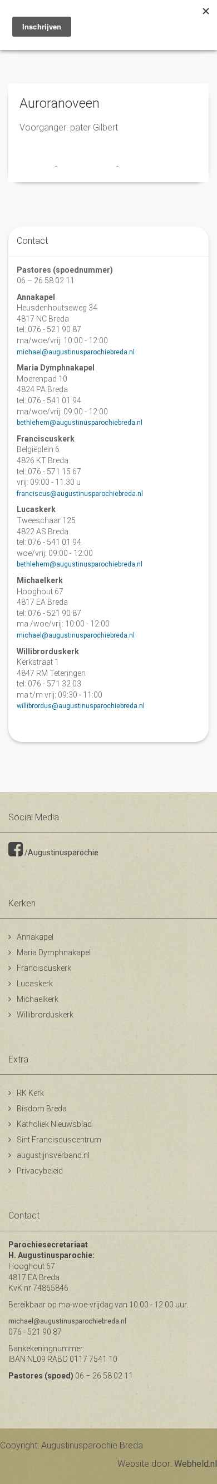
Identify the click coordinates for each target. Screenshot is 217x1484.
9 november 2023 (87, 166)
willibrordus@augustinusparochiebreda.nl (81, 706)
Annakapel (35, 936)
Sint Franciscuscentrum (59, 1139)
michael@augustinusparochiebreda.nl (76, 352)
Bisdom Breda (42, 1108)
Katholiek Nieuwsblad (54, 1124)
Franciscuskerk (44, 968)
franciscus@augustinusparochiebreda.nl (80, 494)
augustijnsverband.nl (53, 1155)
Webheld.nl (195, 1463)
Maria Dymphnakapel (54, 952)
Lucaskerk (35, 983)
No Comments (142, 166)
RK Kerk (30, 1093)
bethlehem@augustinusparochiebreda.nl (79, 423)
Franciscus (37, 166)
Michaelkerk (37, 999)
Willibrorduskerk (45, 1014)
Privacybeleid (40, 1170)
